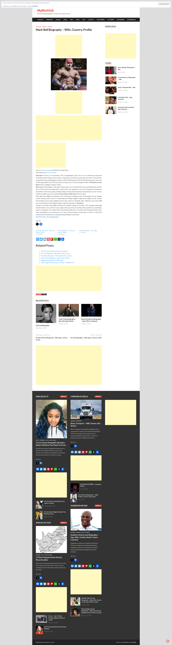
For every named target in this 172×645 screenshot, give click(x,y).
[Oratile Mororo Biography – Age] (110, 77)
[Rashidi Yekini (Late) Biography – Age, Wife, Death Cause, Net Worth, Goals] (75, 598)
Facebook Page (51, 172)
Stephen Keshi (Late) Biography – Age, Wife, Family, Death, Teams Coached (85, 537)
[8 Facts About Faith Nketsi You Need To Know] (39, 501)
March (58, 19)
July (83, 19)
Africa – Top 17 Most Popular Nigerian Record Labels (56, 618)
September (100, 19)
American (38, 26)
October (111, 19)
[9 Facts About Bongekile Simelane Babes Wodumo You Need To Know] (51, 438)
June (77, 19)
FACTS (37, 440)
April (65, 19)
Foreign (44, 26)
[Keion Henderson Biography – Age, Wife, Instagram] (91, 317)
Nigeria (87, 532)
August (91, 19)
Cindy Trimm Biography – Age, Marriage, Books (67, 320)
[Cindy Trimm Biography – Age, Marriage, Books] (69, 317)
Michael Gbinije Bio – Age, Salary (88, 230)
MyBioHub (45, 10)
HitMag (134, 642)
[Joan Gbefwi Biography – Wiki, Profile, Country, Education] (74, 495)
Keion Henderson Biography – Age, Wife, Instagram (91, 320)
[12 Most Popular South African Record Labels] (51, 553)
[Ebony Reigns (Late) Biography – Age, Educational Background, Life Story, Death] (75, 609)
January (40, 19)
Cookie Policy (35, 6)
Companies (79, 421)
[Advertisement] (68, 46)
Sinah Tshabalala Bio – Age (126, 87)
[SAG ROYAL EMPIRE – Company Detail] (75, 484)
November (120, 19)
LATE (83, 532)
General (49, 26)
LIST (42, 555)
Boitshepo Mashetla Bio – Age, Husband (126, 108)
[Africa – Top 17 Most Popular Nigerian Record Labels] (41, 616)
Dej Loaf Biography (42, 325)
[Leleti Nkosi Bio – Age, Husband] (110, 97)
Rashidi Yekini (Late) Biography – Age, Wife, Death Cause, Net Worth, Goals (91, 600)
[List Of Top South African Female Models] (39, 627)
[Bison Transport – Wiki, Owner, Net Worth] (86, 419)
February (49, 19)
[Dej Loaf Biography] (46, 323)
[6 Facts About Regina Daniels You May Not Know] (39, 512)
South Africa (52, 440)
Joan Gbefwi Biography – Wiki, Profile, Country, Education (88, 496)
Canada (73, 421)
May (71, 19)
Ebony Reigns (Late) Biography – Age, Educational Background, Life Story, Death (91, 610)
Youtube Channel (46, 170)
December (130, 19)
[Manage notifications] (167, 641)
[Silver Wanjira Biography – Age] (110, 67)
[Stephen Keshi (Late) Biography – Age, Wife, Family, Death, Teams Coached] (86, 531)
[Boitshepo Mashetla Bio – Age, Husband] (110, 107)
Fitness (44, 294)
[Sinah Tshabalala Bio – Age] (110, 87)
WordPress (126, 642)
